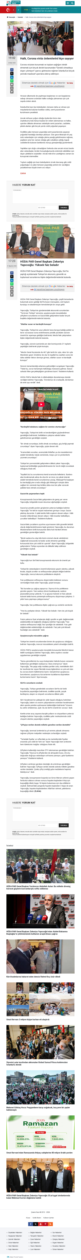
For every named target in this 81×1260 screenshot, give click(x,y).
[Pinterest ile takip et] (45, 1224)
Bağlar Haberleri (35, 1233)
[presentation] (13, 10)
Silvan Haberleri (58, 1249)
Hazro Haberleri (35, 1246)
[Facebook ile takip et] (30, 1224)
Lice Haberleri (35, 1249)
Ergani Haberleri (58, 1243)
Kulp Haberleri (13, 1249)
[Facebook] (11, 69)
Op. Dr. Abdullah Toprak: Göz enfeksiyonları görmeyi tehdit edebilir (44, 10)
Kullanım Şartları (48, 1218)
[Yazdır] (11, 88)
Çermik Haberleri (14, 1239)
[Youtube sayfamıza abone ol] (40, 1224)
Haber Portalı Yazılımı (16, 1257)
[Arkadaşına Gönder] (11, 84)
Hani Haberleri (13, 1246)
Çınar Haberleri (35, 1239)
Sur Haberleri (57, 1233)
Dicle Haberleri (13, 1243)
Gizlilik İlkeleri (37, 1218)
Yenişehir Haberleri (36, 1236)
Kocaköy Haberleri (59, 1246)
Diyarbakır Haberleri (15, 1233)
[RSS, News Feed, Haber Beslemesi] (50, 1224)
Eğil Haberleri (35, 1243)
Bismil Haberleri (58, 1236)
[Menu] (68, 3)
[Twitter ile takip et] (35, 1224)
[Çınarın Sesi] (13, 3)
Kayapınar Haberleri (15, 1236)
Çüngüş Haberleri (58, 1239)
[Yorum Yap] (11, 91)
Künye (28, 1218)
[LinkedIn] (11, 77)
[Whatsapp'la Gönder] (11, 80)
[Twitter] (11, 73)
